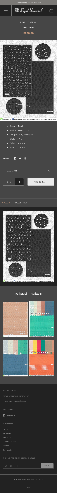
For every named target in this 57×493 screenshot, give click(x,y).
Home (5, 429)
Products (7, 433)
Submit (47, 466)
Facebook (11, 415)
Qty (9, 181)
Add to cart (40, 181)
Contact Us (7, 450)
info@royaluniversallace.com (15, 401)
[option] (28, 80)
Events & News (9, 441)
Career (6, 446)
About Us (7, 437)
